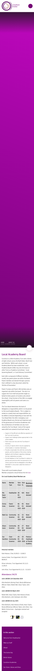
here (29, 473)
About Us (11, 342)
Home (2, 342)
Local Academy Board (8, 344)
